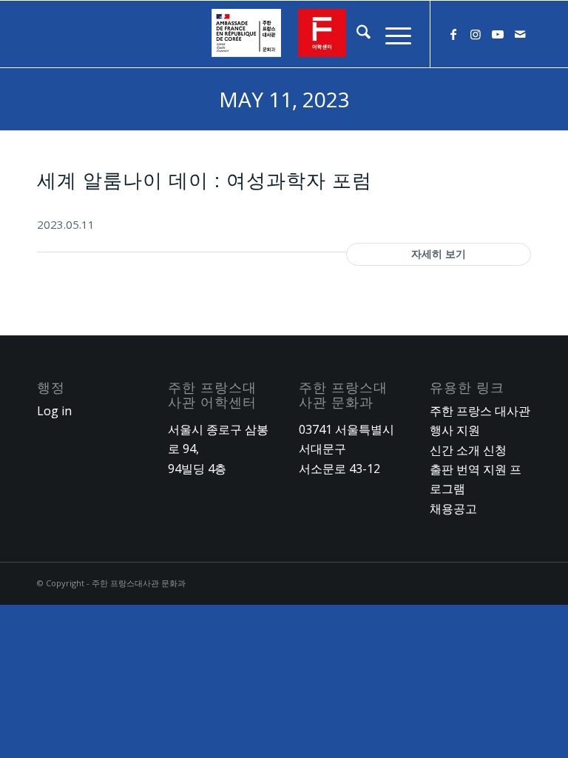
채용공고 (453, 508)
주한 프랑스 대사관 (480, 411)
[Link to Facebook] (453, 34)
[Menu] (391, 34)
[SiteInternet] (284, 34)
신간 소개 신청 (468, 450)
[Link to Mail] (520, 34)
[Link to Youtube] (498, 34)
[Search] (356, 34)
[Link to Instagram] (475, 34)
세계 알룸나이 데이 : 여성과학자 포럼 (204, 180)
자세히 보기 (438, 253)
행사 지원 (455, 430)
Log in (54, 411)
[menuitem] (356, 34)
